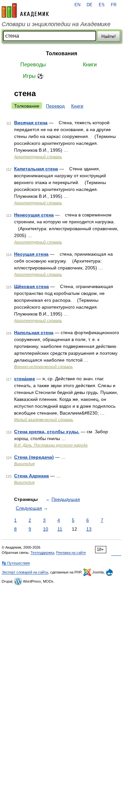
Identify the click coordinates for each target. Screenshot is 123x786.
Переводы (33, 64)
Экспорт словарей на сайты (25, 572)
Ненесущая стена (34, 214)
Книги (90, 64)
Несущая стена (31, 254)
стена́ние (24, 378)
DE (89, 5)
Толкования (61, 53)
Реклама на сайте (71, 553)
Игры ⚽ (33, 76)
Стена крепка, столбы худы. (46, 431)
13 (89, 529)
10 (45, 529)
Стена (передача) (34, 457)
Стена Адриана (31, 475)
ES (102, 5)
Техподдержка (42, 553)
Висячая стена (31, 122)
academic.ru (25, 10)
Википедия (24, 464)
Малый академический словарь (43, 420)
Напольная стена (33, 332)
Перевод (55, 106)
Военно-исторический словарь (43, 367)
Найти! (108, 36)
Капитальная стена (36, 168)
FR (113, 5)
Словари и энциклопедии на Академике (56, 24)
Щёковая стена (31, 286)
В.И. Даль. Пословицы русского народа (51, 445)
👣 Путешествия (16, 563)
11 (59, 529)
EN (77, 5)
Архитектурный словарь (38, 157)
